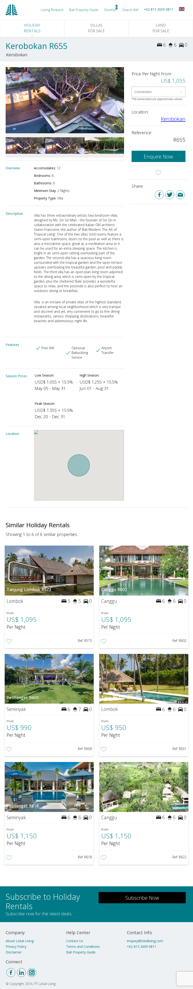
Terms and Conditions (83, 946)
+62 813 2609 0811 (158, 9)
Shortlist (110, 10)
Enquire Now (158, 156)
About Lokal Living (20, 941)
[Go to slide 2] (121, 100)
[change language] (182, 9)
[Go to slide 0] (8, 100)
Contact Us (74, 941)
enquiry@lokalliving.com (145, 941)
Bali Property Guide (81, 952)
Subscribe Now (142, 897)
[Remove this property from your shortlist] (158, 172)
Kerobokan (173, 118)
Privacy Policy (16, 946)
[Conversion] (158, 92)
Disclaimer (14, 952)
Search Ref (130, 10)
